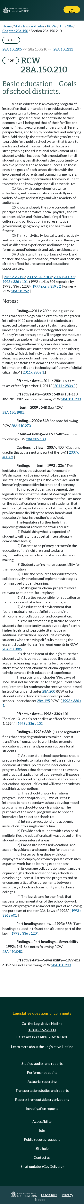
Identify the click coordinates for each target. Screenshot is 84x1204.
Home (7, 26)
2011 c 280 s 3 (64, 386)
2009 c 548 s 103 (39, 277)
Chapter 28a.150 (15, 31)
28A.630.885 (12, 649)
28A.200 (48, 691)
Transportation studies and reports (42, 1090)
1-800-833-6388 (58, 1036)
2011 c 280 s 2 (14, 277)
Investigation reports (42, 1108)
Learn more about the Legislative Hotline (42, 1046)
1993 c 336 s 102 (30, 723)
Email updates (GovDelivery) (42, 1166)
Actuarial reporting (42, 1081)
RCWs (52, 26)
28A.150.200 (71, 399)
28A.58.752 (20, 291)
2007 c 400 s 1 (64, 277)
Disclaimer (49, 1195)
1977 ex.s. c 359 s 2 (46, 286)
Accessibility (42, 1121)
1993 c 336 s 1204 (24, 933)
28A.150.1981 (13, 412)
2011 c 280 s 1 (33, 372)
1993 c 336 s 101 (15, 281)
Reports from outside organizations (42, 1099)
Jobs (42, 1130)
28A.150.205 (12, 49)
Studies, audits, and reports (42, 1063)
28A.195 (43, 701)
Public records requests (42, 1139)
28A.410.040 (12, 951)
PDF (11, 60)
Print (11, 40)
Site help (42, 1148)
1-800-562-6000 (42, 1030)
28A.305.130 (36, 439)
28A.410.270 (21, 425)
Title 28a (66, 26)
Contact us (42, 1157)
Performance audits (42, 1072)
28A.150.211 (63, 49)
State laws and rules (29, 26)
